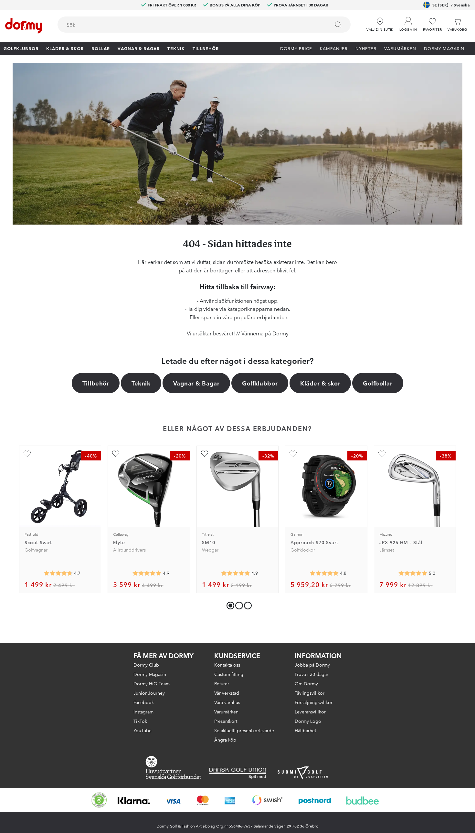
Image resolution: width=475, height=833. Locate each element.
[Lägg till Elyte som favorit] (115, 453)
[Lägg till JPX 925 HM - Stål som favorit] (382, 453)
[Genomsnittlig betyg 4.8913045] (147, 573)
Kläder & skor (65, 48)
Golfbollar (377, 383)
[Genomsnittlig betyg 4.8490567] (324, 573)
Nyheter (365, 48)
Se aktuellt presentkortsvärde (244, 730)
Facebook (143, 702)
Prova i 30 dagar (311, 674)
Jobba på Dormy (312, 664)
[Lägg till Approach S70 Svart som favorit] (293, 453)
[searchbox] (189, 24)
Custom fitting (228, 674)
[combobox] (204, 24)
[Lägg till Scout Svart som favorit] (27, 453)
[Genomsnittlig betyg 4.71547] (58, 573)
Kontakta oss (227, 664)
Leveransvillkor (310, 711)
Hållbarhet (305, 730)
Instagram (143, 711)
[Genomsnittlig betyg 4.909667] (235, 573)
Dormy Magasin (444, 48)
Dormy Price (296, 48)
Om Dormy (306, 683)
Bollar (100, 48)
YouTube (142, 730)
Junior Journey (149, 693)
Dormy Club (146, 664)
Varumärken (400, 48)
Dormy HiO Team (151, 683)
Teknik (176, 48)
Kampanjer (334, 48)
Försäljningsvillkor (313, 702)
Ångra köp (225, 739)
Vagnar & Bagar (139, 48)
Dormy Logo (308, 721)
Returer (221, 683)
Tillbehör (206, 48)
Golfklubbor (21, 48)
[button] (408, 22)
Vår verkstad (226, 693)
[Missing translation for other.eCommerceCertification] (99, 800)
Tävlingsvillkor (309, 693)
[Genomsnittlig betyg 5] (413, 573)
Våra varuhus (227, 702)
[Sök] (338, 24)
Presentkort (225, 721)
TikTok (140, 721)
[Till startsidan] (23, 26)
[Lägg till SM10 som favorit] (204, 453)
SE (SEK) (451, 4)
